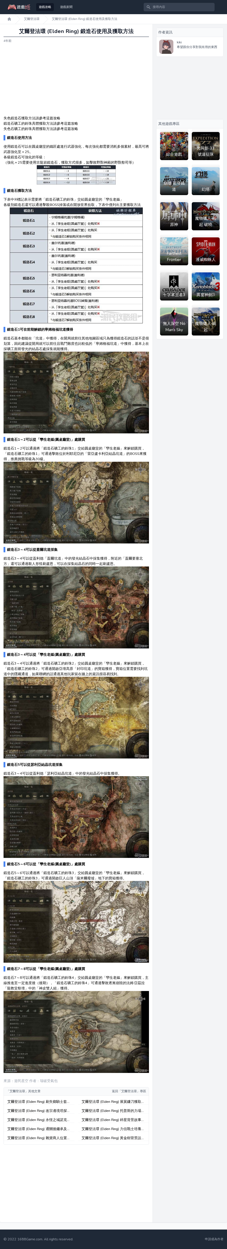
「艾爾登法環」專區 (132, 1091)
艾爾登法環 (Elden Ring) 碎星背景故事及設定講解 (113, 1120)
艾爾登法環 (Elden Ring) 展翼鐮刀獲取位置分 (113, 1101)
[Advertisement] (76, 79)
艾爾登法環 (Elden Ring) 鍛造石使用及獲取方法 (84, 19)
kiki (179, 42)
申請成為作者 (214, 1239)
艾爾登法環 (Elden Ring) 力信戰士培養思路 (113, 1129)
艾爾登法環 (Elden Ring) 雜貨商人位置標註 (38, 1138)
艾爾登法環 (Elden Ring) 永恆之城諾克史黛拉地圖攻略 (38, 1120)
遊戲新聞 (66, 7)
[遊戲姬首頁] (9, 19)
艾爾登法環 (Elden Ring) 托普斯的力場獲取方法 (113, 1110)
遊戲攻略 (45, 7)
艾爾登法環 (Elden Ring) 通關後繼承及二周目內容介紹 (38, 1129)
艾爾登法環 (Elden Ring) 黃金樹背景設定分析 (113, 1138)
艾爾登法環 (31, 19)
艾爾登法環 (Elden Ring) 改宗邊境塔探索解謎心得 (38, 1110)
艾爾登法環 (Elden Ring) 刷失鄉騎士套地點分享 (38, 1101)
